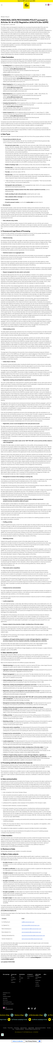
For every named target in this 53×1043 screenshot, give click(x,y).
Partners (4, 994)
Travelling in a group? (7, 996)
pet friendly (37, 985)
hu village (12, 977)
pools (28, 977)
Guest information (23, 1027)
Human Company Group (7, 1001)
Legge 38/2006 (31, 1027)
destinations (22, 974)
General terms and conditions (40, 1027)
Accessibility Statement (19, 1029)
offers (45, 974)
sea (19, 981)
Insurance (4, 1027)
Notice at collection (18, 1041)
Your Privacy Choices (31, 1041)
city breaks (21, 977)
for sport (37, 982)
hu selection (13, 982)
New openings (6, 974)
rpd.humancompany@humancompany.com (32, 938)
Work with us (5, 1000)
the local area (37, 980)
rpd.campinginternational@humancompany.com (33, 935)
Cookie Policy (16, 1027)
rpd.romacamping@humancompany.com (31, 928)
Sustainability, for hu (6, 992)
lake (20, 976)
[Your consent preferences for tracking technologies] (2, 1034)
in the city (37, 984)
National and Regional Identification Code (32, 1029)
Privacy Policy (10, 1027)
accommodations (30, 976)
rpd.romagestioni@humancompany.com (31, 932)
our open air (30, 974)
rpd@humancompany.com (28, 922)
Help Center (5, 998)
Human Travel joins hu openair (8, 1003)
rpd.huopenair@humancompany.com (31, 925)
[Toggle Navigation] (1, 5)
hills (20, 979)
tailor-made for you (38, 975)
